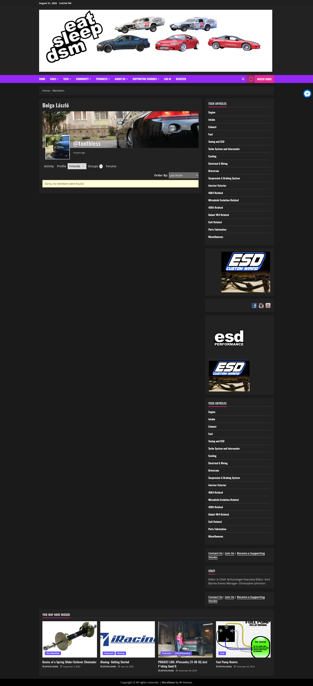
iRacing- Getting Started (114, 662)
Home (42, 79)
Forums (111, 166)
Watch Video (264, 79)
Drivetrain (213, 171)
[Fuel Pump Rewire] (243, 639)
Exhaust (212, 127)
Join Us (229, 553)
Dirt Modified (52, 653)
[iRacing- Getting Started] (127, 639)
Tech (66, 79)
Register (181, 79)
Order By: (161, 175)
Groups (95, 166)
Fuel (210, 134)
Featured (108, 653)
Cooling (212, 156)
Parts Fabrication (217, 229)
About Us (120, 79)
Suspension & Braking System (224, 178)
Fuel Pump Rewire (227, 662)
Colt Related (215, 222)
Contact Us (215, 553)
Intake (211, 120)
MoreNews (168, 682)
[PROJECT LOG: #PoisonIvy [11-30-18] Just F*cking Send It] (185, 639)
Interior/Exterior (217, 185)
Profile (61, 166)
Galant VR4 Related (218, 215)
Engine (211, 112)
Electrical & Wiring (218, 163)
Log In (167, 79)
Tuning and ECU (216, 142)
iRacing (120, 653)
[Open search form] (243, 79)
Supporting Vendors (145, 79)
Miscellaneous (215, 237)
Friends (76, 166)
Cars (53, 79)
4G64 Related (215, 193)
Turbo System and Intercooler (224, 149)
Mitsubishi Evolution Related (223, 200)
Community (82, 79)
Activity (49, 166)
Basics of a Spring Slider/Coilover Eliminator (69, 662)
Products (101, 79)
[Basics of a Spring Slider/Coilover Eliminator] (69, 639)
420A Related (215, 207)
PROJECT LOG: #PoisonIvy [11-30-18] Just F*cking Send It (182, 664)
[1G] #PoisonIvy (182, 653)
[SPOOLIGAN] (51, 666)
